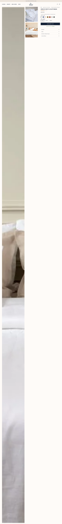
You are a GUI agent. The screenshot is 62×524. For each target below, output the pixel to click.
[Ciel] (43, 17)
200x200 (42, 20)
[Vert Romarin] (54, 17)
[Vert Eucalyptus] (52, 17)
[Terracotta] (50, 17)
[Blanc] (41, 17)
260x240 (51, 20)
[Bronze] (47, 17)
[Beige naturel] (45, 17)
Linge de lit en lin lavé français (46, 7)
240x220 (47, 20)
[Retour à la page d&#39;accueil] (41, 7)
